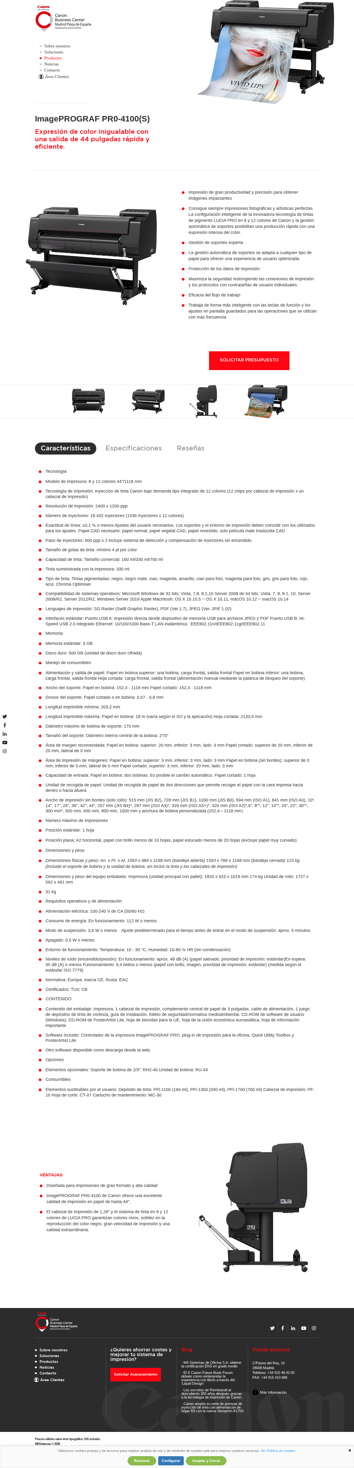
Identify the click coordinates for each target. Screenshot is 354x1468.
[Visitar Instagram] (314, 1328)
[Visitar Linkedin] (293, 1328)
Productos (53, 58)
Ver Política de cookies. (278, 1451)
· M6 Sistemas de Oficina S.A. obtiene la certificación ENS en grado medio (211, 1364)
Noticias (51, 64)
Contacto (52, 70)
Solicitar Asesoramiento (135, 1374)
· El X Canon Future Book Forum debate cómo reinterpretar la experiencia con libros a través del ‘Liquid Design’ (208, 1378)
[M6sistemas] (69, 19)
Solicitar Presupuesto (249, 360)
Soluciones (53, 52)
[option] (88, 401)
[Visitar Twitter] (272, 1328)
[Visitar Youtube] (303, 1328)
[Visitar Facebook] (283, 1328)
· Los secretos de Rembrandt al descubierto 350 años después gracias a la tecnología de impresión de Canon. (211, 1393)
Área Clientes (57, 76)
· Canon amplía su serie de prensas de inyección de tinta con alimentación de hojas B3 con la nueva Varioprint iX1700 (212, 1407)
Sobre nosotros (57, 46)
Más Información (273, 1392)
